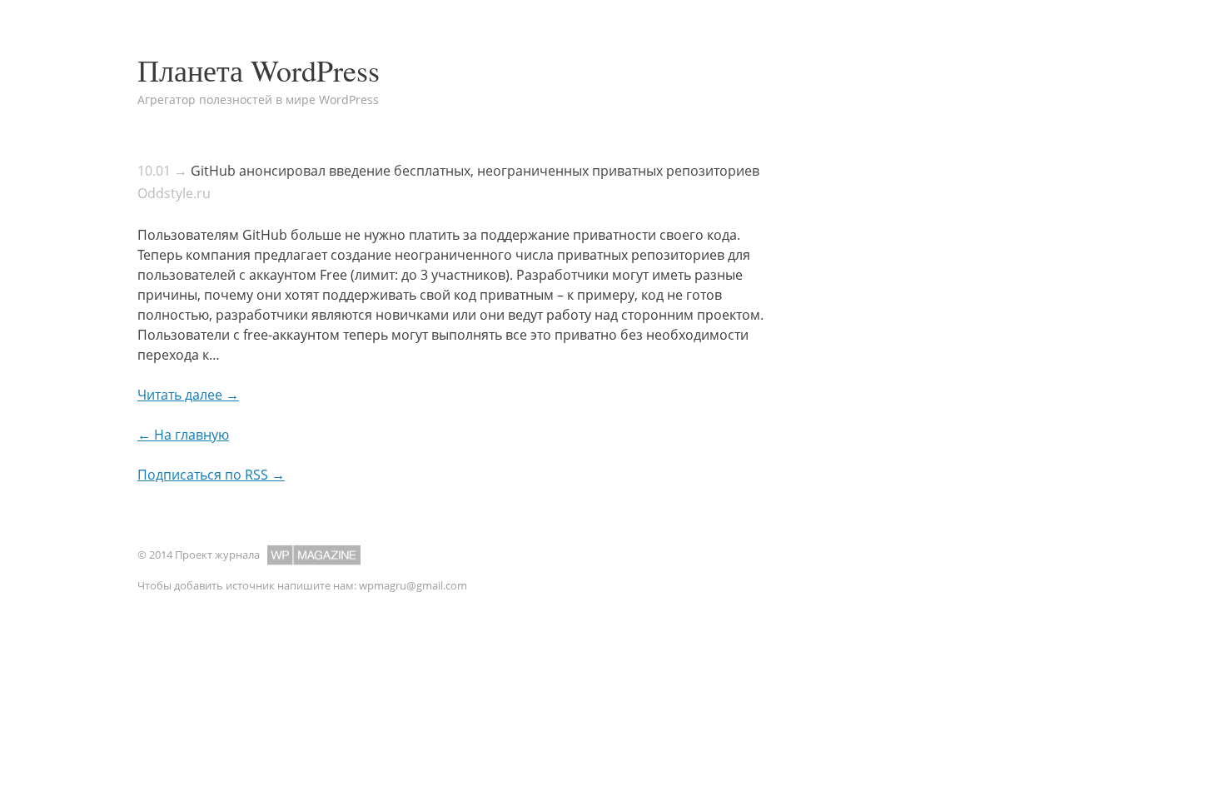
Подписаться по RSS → (211, 474)
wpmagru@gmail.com (413, 585)
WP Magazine (314, 555)
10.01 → (162, 171)
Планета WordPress (258, 70)
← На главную (183, 434)
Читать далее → (188, 395)
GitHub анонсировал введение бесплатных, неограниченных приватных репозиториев (475, 171)
